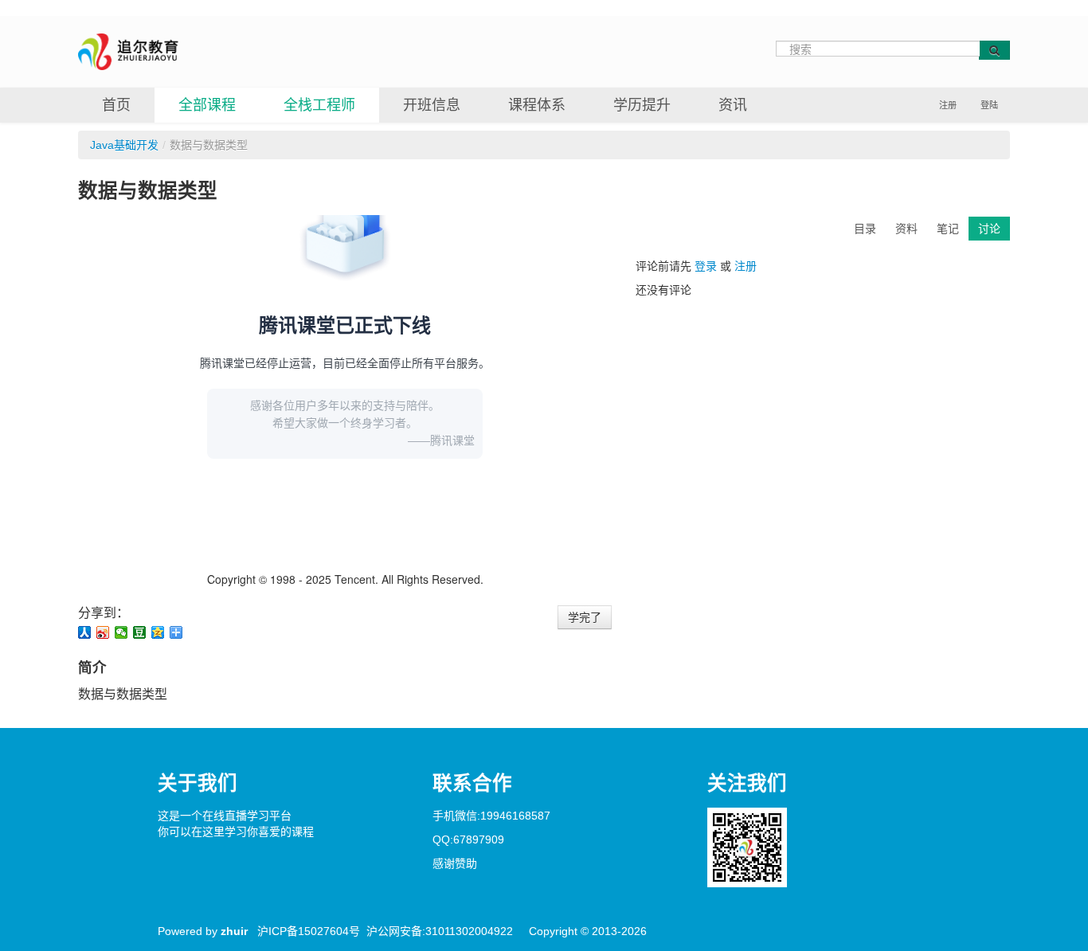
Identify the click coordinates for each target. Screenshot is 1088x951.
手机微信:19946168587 (491, 815)
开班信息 (431, 105)
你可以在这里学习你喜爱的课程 (236, 831)
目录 (865, 228)
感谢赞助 (454, 863)
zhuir (234, 931)
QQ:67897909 (468, 839)
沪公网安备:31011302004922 (439, 931)
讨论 (989, 228)
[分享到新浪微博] (103, 632)
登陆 (989, 105)
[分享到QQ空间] (158, 632)
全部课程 (207, 105)
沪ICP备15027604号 (308, 931)
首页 (116, 105)
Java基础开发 (124, 145)
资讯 (732, 105)
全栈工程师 (319, 105)
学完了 (584, 617)
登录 (705, 266)
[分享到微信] (121, 632)
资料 (906, 228)
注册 (948, 105)
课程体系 (537, 105)
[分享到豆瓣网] (140, 632)
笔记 (948, 228)
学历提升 (642, 105)
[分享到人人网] (85, 632)
